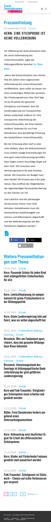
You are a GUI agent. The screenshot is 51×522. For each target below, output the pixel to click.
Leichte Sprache (32, 2)
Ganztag (8, 334)
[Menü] (46, 9)
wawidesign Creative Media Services (23, 515)
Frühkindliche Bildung (30, 330)
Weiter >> (32, 494)
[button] (17, 240)
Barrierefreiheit (19, 2)
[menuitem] (20, 1)
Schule (32, 28)
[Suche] (41, 9)
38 (22, 494)
